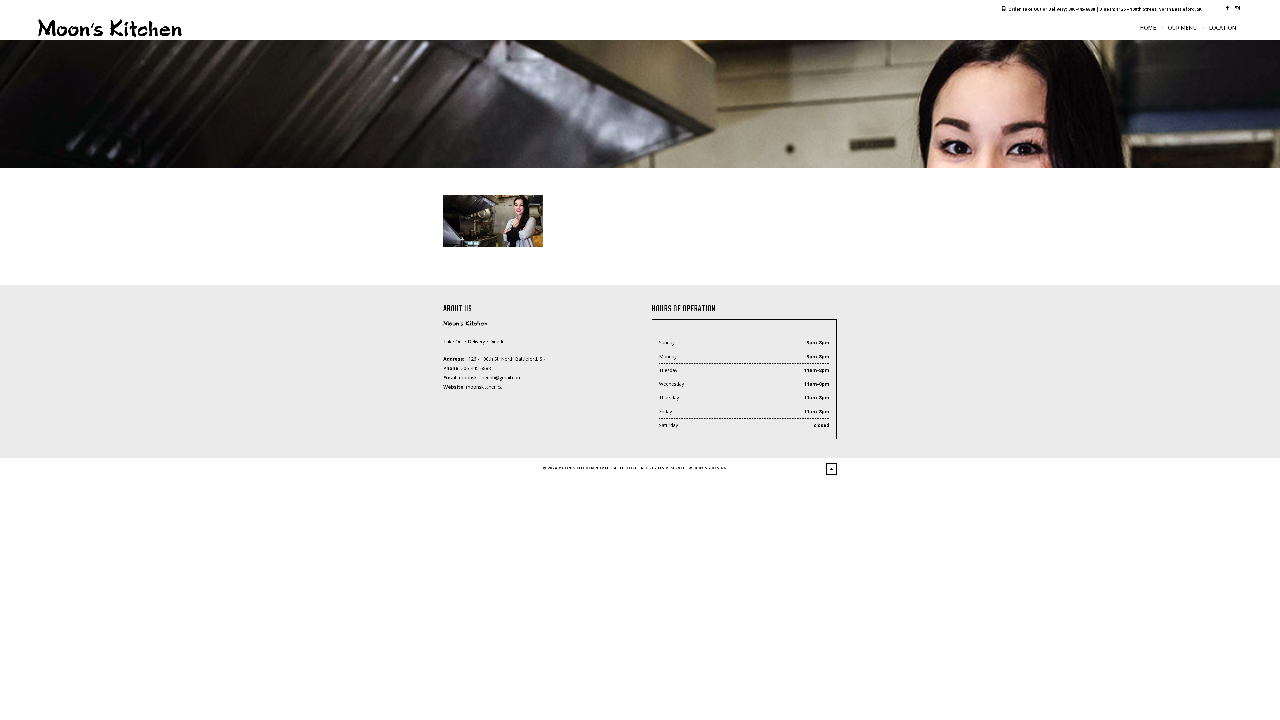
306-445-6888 (1081, 9)
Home (1148, 27)
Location (1222, 27)
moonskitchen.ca (484, 387)
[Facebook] (1227, 8)
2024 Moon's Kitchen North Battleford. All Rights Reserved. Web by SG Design (637, 468)
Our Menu (1182, 27)
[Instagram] (1237, 8)
